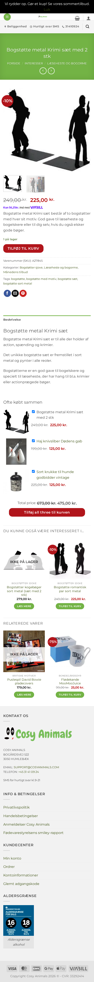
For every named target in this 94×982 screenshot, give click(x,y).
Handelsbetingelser (20, 816)
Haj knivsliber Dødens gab (59, 441)
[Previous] (10, 130)
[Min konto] (88, 18)
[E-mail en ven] (15, 293)
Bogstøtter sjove (31, 267)
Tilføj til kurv (23, 248)
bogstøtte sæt (67, 279)
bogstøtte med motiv (41, 279)
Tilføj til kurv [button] (70, 606)
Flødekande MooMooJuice (70, 681)
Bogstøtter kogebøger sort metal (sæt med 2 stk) (24, 591)
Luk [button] (47, 9)
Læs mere (24, 606)
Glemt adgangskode (21, 884)
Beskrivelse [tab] (12, 319)
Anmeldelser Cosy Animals (26, 824)
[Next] (83, 130)
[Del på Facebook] (7, 293)
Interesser (34, 63)
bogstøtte (18, 279)
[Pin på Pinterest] (23, 293)
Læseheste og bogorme (67, 63)
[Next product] (43, 70)
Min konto (12, 858)
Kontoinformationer (20, 875)
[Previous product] (51, 70)
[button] (7, 17)
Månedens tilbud (15, 272)
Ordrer (9, 867)
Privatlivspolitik (16, 807)
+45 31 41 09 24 (28, 772)
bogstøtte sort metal (17, 283)
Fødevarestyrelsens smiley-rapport (33, 833)
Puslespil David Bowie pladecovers (24, 681)
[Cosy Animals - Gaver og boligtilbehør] (42, 16)
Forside (13, 63)
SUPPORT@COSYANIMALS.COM (36, 767)
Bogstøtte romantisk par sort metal (70, 589)
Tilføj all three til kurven (47, 512)
